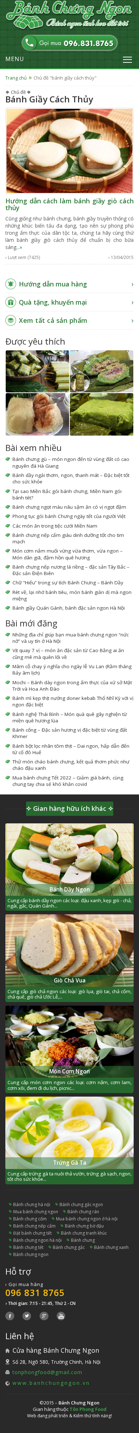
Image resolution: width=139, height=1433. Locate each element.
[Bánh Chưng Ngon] (69, 15)
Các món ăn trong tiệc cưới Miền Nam (54, 526)
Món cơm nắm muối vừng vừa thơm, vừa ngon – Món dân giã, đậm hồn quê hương (67, 554)
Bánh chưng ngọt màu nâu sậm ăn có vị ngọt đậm (69, 507)
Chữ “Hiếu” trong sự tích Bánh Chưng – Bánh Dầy (67, 582)
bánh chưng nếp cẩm (34, 1226)
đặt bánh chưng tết (32, 1233)
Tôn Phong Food (88, 1409)
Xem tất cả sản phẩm (53, 320)
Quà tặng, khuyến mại (53, 302)
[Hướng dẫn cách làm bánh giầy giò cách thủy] (69, 150)
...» (19, 247)
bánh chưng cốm (30, 1219)
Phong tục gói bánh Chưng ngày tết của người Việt (68, 516)
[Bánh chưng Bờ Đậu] (37, 371)
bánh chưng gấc (69, 1247)
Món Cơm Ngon (69, 1071)
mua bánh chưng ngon (35, 1212)
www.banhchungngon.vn (51, 1382)
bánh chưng (83, 1240)
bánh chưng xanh (111, 1247)
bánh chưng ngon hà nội (37, 1240)
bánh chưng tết (28, 1247)
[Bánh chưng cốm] (102, 414)
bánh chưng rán (83, 1212)
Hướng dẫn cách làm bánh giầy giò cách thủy (69, 204)
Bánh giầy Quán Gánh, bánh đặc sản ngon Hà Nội (68, 608)
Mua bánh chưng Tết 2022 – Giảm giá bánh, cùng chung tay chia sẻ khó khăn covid (67, 780)
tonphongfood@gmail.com (47, 1372)
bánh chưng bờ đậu (84, 1226)
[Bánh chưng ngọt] (37, 414)
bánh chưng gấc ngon (81, 1204)
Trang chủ (16, 78)
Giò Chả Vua (70, 980)
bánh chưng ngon (30, 1254)
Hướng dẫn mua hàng (53, 284)
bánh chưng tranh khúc (84, 1233)
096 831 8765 (35, 1292)
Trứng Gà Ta (69, 1163)
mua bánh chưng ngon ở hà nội (87, 1219)
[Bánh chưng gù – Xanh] (102, 371)
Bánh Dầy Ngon (70, 889)
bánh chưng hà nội (31, 1204)
